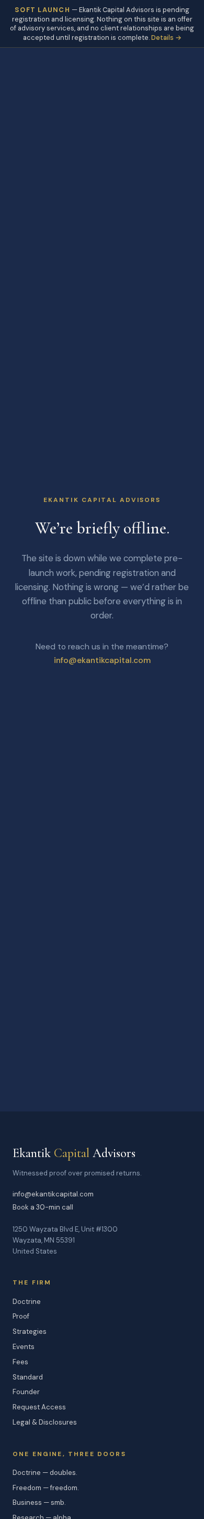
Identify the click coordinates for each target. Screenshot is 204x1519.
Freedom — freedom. (46, 1487)
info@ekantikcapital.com (102, 660)
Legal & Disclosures (45, 1422)
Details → (166, 37)
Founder (26, 1391)
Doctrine (27, 1301)
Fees (20, 1361)
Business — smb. (39, 1502)
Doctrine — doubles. (45, 1472)
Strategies (30, 1331)
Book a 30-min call (43, 1207)
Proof (21, 1316)
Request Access (39, 1407)
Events (24, 1346)
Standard (28, 1377)
